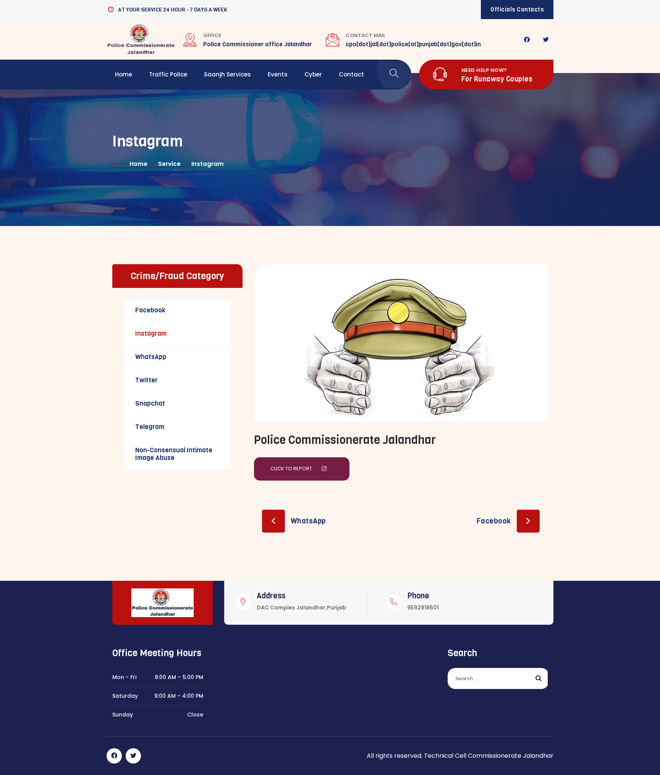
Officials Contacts (517, 9)
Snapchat (150, 403)
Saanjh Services (227, 74)
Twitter (146, 380)
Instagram (151, 333)
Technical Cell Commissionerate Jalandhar (488, 755)
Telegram (149, 426)
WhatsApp (308, 521)
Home (123, 74)
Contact (351, 74)
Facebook (493, 521)
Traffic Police (168, 74)
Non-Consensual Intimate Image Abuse (173, 454)
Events (278, 74)
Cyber (313, 74)
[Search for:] (498, 678)
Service (169, 164)
